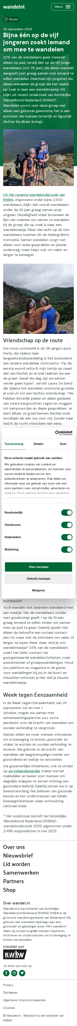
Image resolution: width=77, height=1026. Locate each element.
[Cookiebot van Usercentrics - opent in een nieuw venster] (55, 433)
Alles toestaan (38, 567)
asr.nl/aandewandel (24, 771)
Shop (9, 890)
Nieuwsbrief (18, 856)
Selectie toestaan (38, 578)
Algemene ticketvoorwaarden (24, 1000)
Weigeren (38, 590)
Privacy (8, 985)
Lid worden (16, 864)
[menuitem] (14, 7)
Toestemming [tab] (14, 444)
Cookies (9, 1008)
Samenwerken (21, 873)
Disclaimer (10, 992)
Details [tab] (38, 444)
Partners (13, 881)
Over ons (14, 847)
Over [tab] (63, 444)
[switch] (66, 525)
